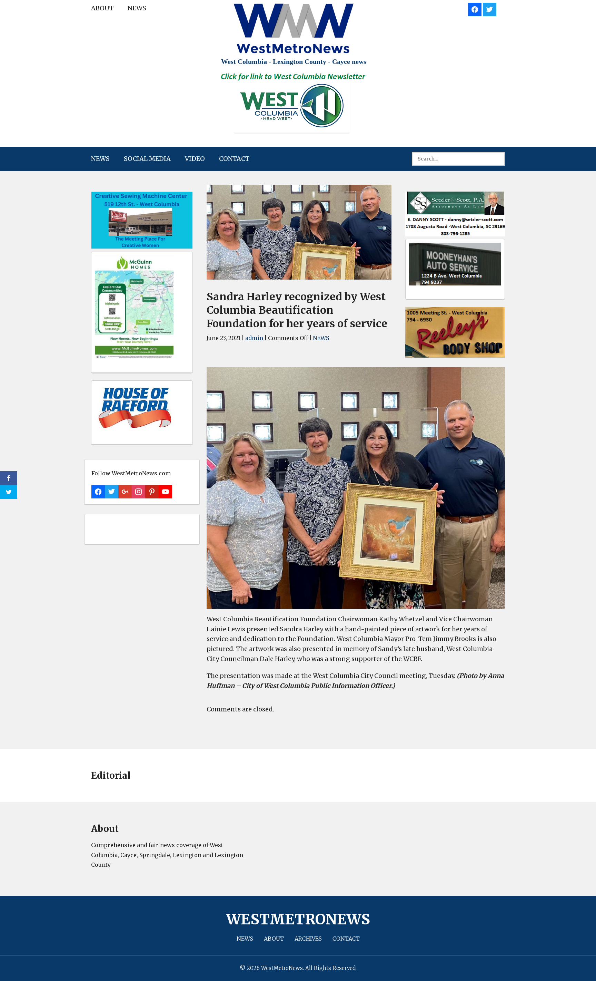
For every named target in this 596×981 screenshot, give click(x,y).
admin (254, 337)
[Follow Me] (489, 8)
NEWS (137, 8)
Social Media (147, 159)
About (102, 8)
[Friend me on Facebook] (474, 8)
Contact (234, 159)
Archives (308, 938)
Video (195, 159)
